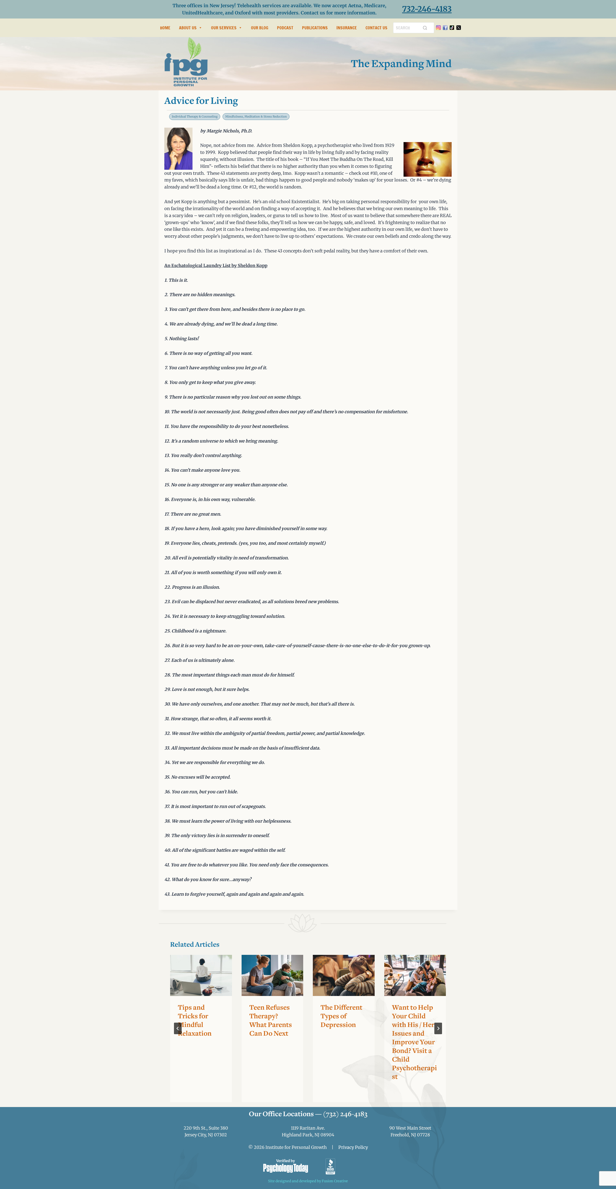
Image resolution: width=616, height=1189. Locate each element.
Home (165, 28)
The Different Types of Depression (341, 1017)
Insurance (346, 28)
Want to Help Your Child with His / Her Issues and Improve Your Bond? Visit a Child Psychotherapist (414, 1043)
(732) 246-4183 (345, 1114)
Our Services (224, 28)
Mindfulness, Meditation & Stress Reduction (256, 116)
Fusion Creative (335, 1181)
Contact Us (376, 28)
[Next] (438, 1028)
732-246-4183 (427, 9)
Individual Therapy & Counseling (195, 116)
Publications (315, 28)
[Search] (425, 28)
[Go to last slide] (178, 1028)
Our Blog (259, 28)
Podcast (285, 28)
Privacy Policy (353, 1147)
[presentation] (201, 975)
